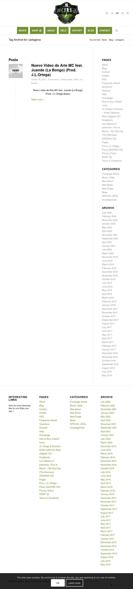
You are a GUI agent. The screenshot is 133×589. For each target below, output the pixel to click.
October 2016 (109, 360)
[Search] (116, 30)
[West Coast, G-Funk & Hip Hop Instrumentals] (66, 13)
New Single (107, 188)
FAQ (104, 79)
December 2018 (110, 271)
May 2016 (107, 375)
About (105, 64)
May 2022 (107, 227)
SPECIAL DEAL (110, 195)
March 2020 (108, 253)
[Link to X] (107, 13)
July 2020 (107, 249)
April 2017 (107, 338)
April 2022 (107, 231)
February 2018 (109, 301)
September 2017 (110, 319)
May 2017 (107, 334)
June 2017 (107, 330)
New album (107, 181)
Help (104, 94)
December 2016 (110, 353)
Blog (104, 68)
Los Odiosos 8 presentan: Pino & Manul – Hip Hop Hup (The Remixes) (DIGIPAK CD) (112, 131)
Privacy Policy (109, 153)
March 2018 (108, 297)
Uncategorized (109, 199)
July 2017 (107, 327)
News (76, 79)
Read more (36, 99)
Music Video (68, 79)
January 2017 (109, 349)
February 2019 (109, 268)
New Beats (107, 184)
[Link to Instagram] (122, 13)
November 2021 (110, 234)
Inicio (104, 105)
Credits (105, 75)
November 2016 (110, 356)
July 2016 (107, 371)
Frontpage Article (110, 173)
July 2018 (107, 282)
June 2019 (107, 260)
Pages (105, 142)
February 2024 (109, 216)
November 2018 (110, 275)
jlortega (34, 83)
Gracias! (106, 90)
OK (57, 582)
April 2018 (107, 294)
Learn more (75, 582)
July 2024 (107, 212)
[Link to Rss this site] (127, 13)
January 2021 (109, 245)
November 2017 (110, 312)
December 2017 (110, 308)
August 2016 (108, 368)
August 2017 (108, 323)
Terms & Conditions (112, 160)
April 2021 (107, 242)
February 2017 (109, 345)
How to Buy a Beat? (112, 101)
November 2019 (110, 256)
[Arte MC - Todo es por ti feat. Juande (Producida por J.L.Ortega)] (16, 71)
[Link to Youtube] (117, 13)
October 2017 (109, 316)
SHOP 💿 (107, 157)
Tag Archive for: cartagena (25, 40)
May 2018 (107, 290)
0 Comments (53, 79)
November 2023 (110, 220)
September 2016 (110, 364)
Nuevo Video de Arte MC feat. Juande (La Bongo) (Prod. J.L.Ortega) (57, 70)
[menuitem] (22, 30)
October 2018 (109, 279)
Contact (106, 71)
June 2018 (107, 286)
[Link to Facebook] (112, 13)
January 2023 (109, 223)
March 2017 (108, 342)
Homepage (107, 97)
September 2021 (110, 238)
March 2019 (108, 264)
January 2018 (109, 305)
